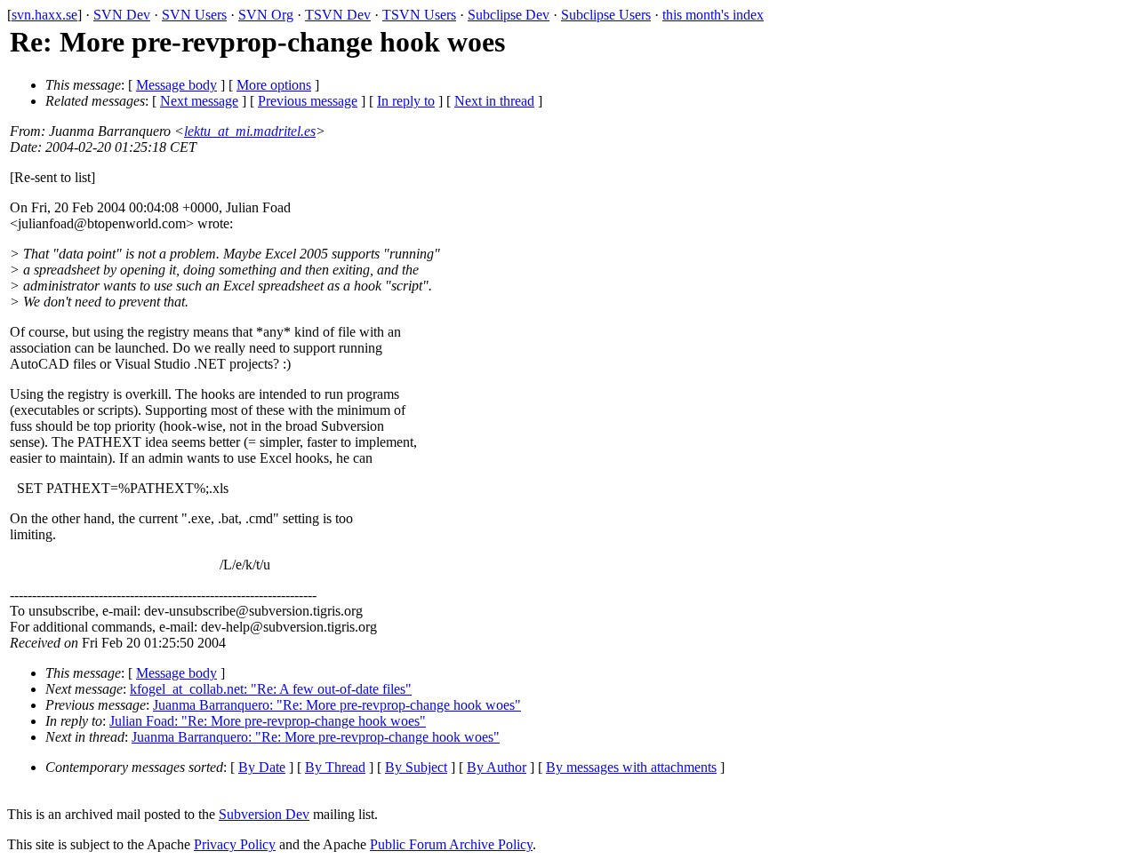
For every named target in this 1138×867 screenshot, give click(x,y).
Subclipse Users (606, 14)
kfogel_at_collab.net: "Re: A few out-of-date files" (271, 688)
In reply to (406, 100)
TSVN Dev (338, 14)
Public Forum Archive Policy (451, 844)
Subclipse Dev (508, 14)
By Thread (335, 767)
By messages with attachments (631, 767)
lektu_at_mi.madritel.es (250, 131)
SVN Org (265, 14)
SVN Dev (121, 14)
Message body (176, 84)
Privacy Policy (235, 844)
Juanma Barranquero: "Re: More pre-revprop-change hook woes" (337, 704)
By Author (496, 767)
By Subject (416, 767)
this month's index (713, 14)
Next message (199, 100)
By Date (261, 767)
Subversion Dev (264, 814)
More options (273, 84)
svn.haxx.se (44, 14)
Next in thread (494, 100)
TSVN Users (419, 14)
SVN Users (194, 14)
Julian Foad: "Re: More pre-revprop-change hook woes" (267, 720)
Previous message (307, 100)
